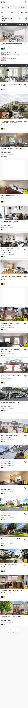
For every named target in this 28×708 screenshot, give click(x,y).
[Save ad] (25, 44)
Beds (12, 12)
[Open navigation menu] (25, 2)
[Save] (26, 12)
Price (2, 12)
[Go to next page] (17, 629)
